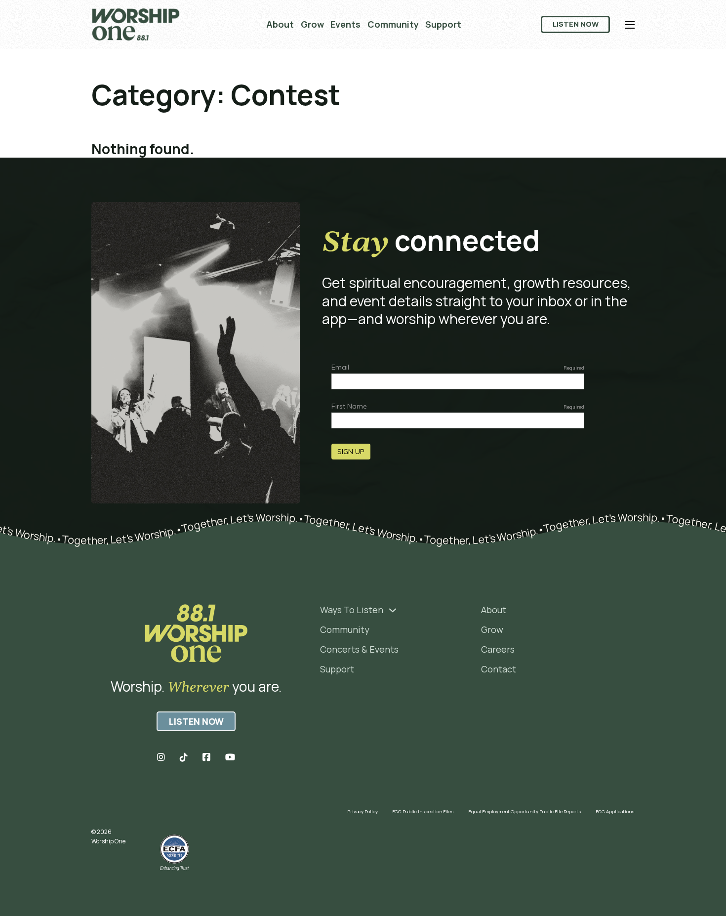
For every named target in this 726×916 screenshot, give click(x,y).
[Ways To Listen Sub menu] (392, 610)
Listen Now (576, 24)
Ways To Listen (351, 610)
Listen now (196, 721)
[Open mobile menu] (630, 25)
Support (443, 24)
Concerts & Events (359, 649)
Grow (312, 24)
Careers (498, 649)
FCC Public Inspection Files (423, 811)
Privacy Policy (362, 811)
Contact (498, 669)
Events (345, 24)
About (280, 24)
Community (393, 24)
